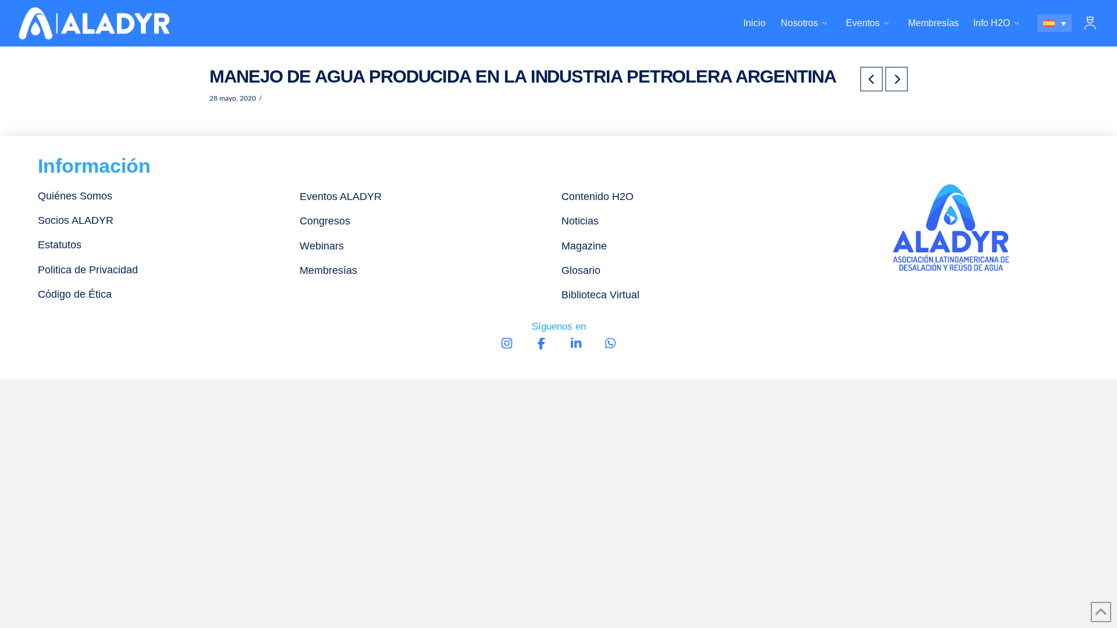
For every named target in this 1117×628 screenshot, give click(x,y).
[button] (1090, 23)
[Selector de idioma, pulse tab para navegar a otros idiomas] (1054, 23)
